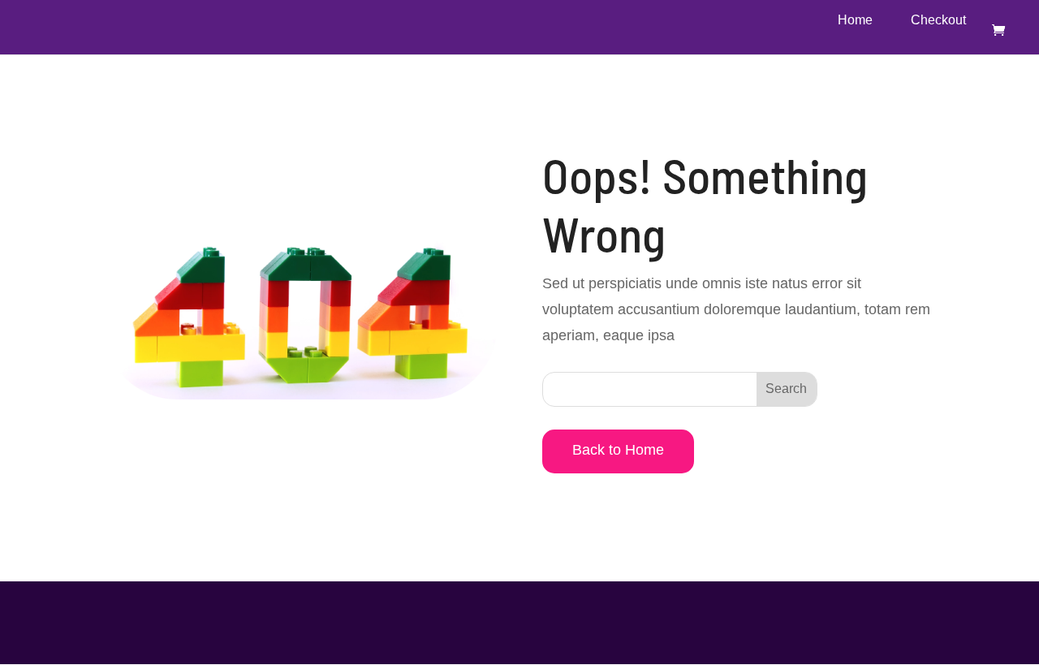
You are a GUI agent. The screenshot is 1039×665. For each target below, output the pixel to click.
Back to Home (618, 450)
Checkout (938, 21)
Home (855, 21)
